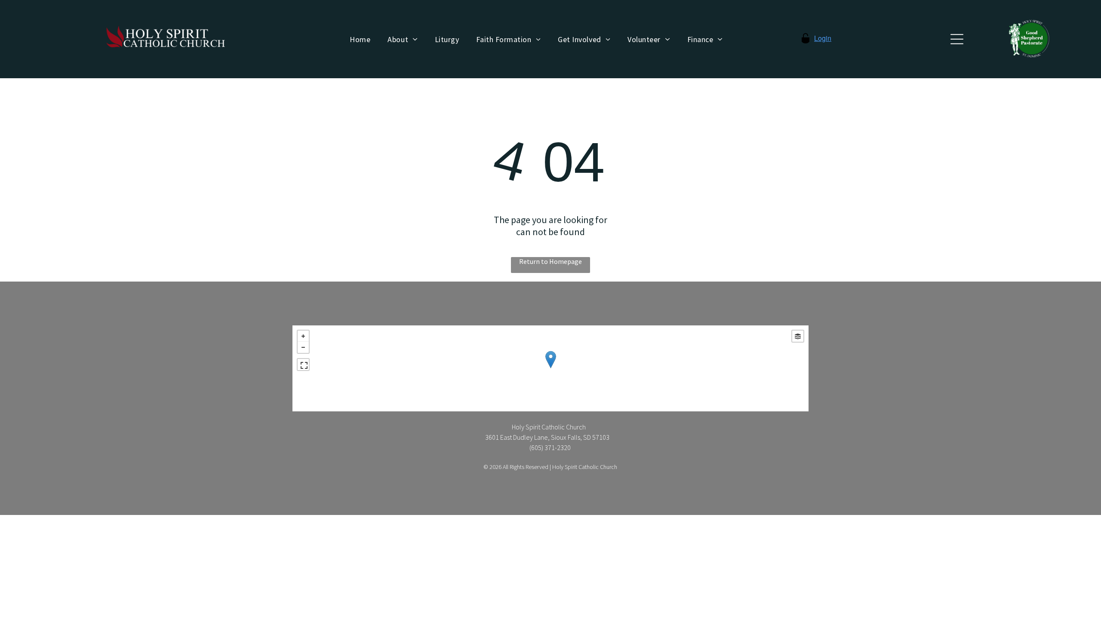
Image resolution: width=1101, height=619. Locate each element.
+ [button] (303, 336)
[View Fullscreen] (303, 364)
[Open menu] (956, 39)
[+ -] (550, 368)
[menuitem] (360, 39)
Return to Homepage (550, 261)
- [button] (303, 347)
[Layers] (797, 336)
